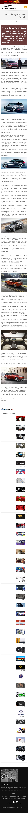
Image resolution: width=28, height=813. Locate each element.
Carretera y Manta (12, 798)
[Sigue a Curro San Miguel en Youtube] (15, 793)
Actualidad (19, 796)
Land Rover (22, 581)
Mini (24, 616)
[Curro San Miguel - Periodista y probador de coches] (9, 7)
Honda (23, 528)
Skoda (23, 697)
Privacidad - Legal (23, 807)
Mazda (23, 599)
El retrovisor (5, 798)
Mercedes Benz (21, 608)
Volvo (23, 760)
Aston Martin (21, 430)
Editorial (6, 796)
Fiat (24, 510)
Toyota (23, 742)
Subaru (23, 725)
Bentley (23, 448)
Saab (24, 679)
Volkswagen (22, 751)
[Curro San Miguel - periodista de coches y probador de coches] (14, 802)
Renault (23, 670)
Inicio (2, 21)
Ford (24, 519)
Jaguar (23, 554)
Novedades (6, 21)
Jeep (24, 563)
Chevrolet (22, 466)
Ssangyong (22, 716)
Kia (24, 572)
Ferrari (23, 501)
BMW (24, 457)
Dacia (23, 483)
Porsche (23, 661)
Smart (23, 706)
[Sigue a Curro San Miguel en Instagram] (13, 793)
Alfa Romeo (22, 421)
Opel (24, 643)
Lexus (23, 590)
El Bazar (18, 798)
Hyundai (23, 537)
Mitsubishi (22, 625)
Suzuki (23, 733)
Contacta (23, 798)
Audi (24, 439)
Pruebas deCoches (12, 796)
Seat (24, 688)
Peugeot (23, 652)
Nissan (23, 634)
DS (24, 492)
